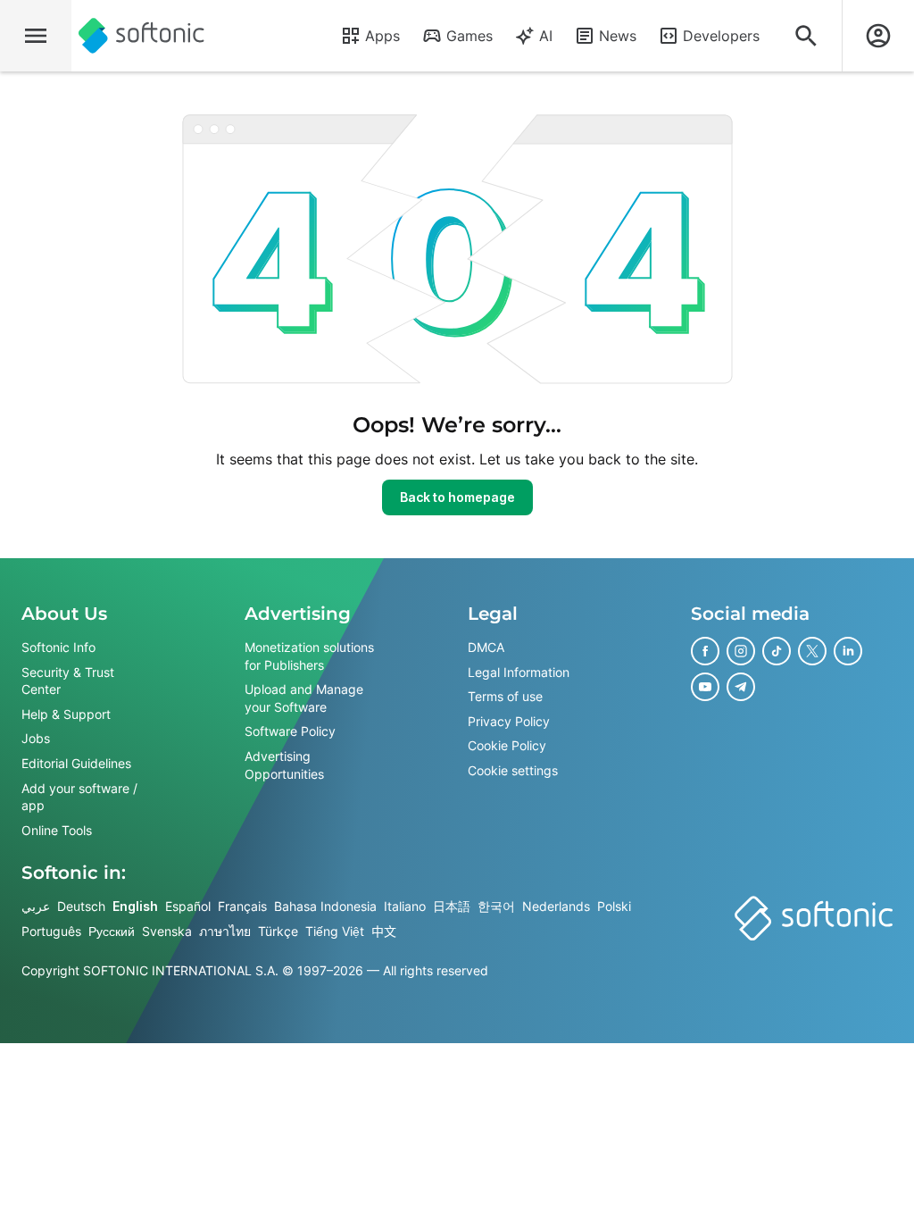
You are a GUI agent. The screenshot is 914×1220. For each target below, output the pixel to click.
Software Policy (290, 732)
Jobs (35, 739)
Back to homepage (457, 497)
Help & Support (66, 714)
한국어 (496, 907)
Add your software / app (79, 797)
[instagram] (741, 651)
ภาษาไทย (225, 931)
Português (51, 931)
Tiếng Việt (334, 931)
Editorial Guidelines (76, 763)
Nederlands (556, 907)
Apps (382, 36)
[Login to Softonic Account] (878, 35)
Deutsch (81, 907)
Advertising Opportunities (284, 764)
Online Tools (56, 830)
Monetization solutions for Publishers (309, 656)
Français (242, 907)
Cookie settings (513, 770)
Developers (721, 36)
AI (546, 36)
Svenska (167, 931)
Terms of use (505, 696)
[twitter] (812, 651)
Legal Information (518, 672)
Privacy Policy (509, 721)
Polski (614, 907)
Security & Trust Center (67, 681)
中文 (383, 931)
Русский (111, 931)
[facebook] (705, 651)
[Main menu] (35, 35)
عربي (35, 907)
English (135, 907)
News (617, 36)
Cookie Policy (507, 746)
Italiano (405, 907)
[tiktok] (776, 651)
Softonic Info (58, 647)
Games (469, 36)
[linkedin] (848, 651)
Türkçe (278, 931)
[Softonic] (141, 35)
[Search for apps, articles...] (806, 35)
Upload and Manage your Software (304, 697)
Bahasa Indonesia (325, 907)
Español (188, 907)
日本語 (451, 907)
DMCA (486, 647)
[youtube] (705, 687)
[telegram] (741, 687)
